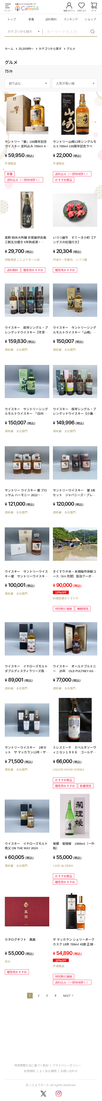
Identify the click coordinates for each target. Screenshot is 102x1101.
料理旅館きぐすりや (66, 598)
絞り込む (15, 83)
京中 (7, 961)
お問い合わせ (69, 1071)
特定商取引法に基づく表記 (31, 1065)
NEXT (67, 996)
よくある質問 (47, 1071)
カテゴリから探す (20, 31)
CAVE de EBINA (63, 865)
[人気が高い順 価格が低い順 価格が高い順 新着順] (74, 83)
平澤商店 (10, 163)
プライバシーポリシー (66, 1065)
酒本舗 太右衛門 (16, 349)
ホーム (9, 48)
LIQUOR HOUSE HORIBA (68, 769)
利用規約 (29, 1071)
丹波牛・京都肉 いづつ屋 (70, 259)
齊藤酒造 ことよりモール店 (22, 259)
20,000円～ (26, 48)
